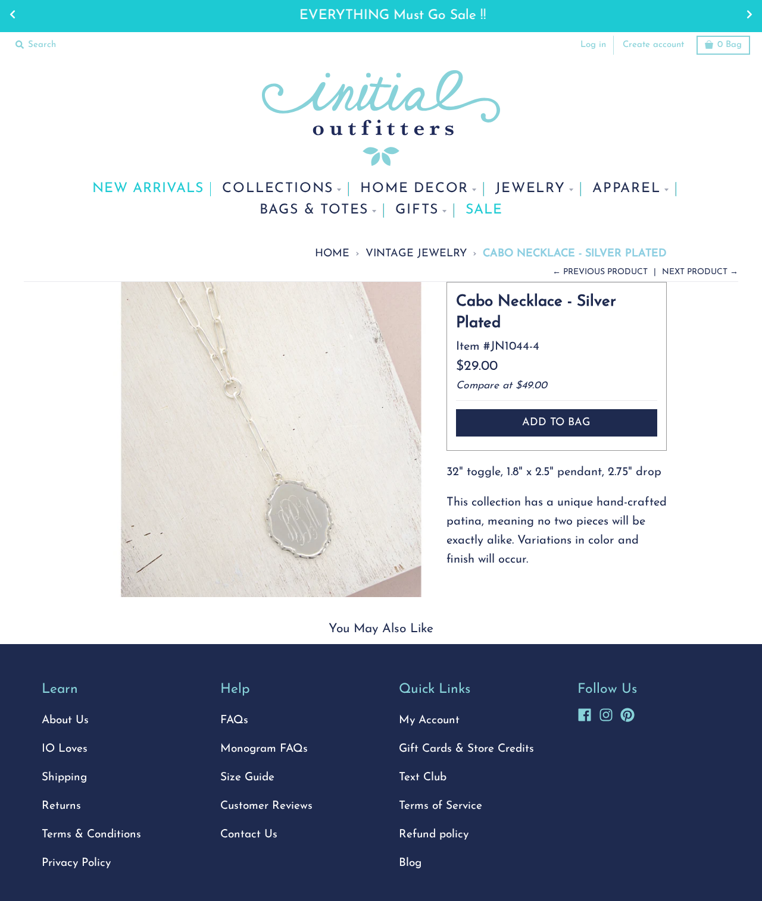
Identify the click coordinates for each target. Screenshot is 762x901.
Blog (410, 863)
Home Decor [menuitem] (414, 189)
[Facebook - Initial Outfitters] (584, 713)
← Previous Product (600, 272)
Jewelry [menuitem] (530, 189)
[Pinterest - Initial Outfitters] (627, 713)
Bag (729, 44)
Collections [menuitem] (277, 189)
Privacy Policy (76, 863)
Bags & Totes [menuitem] (314, 210)
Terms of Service (440, 806)
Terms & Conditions (91, 834)
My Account (429, 720)
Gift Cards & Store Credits (466, 749)
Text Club (422, 777)
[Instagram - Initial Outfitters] (606, 713)
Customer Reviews (266, 806)
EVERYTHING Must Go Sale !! (381, 16)
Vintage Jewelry (416, 254)
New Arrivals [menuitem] (148, 189)
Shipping (64, 777)
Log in (593, 44)
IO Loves (65, 749)
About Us (65, 720)
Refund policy (434, 834)
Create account (653, 44)
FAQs (234, 720)
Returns (61, 806)
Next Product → (700, 272)
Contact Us (248, 834)
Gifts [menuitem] (417, 210)
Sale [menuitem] (484, 210)
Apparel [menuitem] (626, 189)
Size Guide (247, 777)
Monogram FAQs (264, 749)
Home (332, 254)
